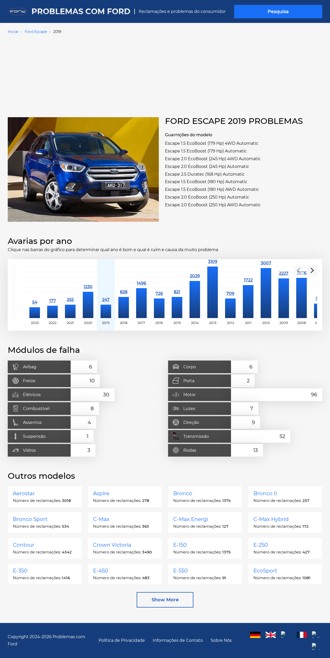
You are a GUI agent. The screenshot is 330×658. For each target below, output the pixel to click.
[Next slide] (312, 270)
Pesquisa (278, 11)
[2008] (301, 292)
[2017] (141, 292)
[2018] (123, 292)
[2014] (194, 292)
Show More (165, 600)
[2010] (266, 292)
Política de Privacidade (121, 640)
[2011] (248, 292)
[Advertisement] (165, 74)
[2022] (52, 292)
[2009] (283, 292)
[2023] (34, 292)
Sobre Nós (221, 640)
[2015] (177, 292)
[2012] (230, 292)
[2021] (70, 292)
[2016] (159, 292)
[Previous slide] (298, 270)
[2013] (212, 292)
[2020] (88, 292)
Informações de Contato (178, 640)
